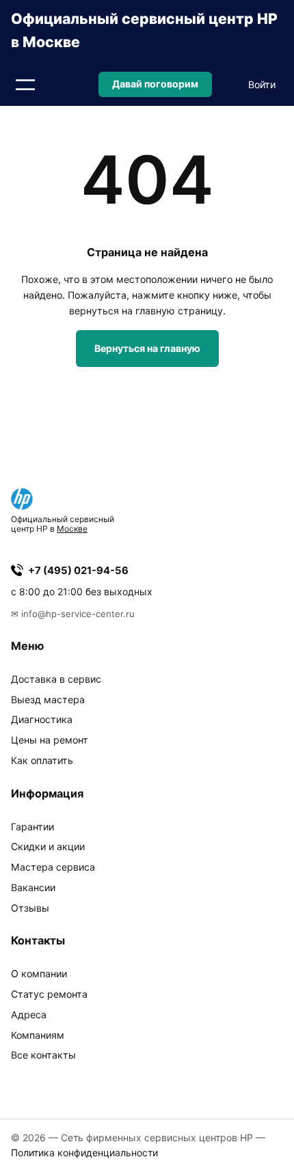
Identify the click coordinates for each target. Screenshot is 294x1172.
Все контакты (43, 1055)
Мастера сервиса (53, 867)
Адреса (28, 1014)
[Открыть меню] (25, 84)
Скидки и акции (48, 846)
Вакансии (33, 887)
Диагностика (41, 719)
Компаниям (37, 1035)
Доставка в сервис (56, 679)
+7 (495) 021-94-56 (78, 570)
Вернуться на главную (147, 348)
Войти (262, 84)
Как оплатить (42, 760)
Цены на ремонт (49, 740)
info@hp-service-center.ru (78, 613)
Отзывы (30, 908)
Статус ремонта (49, 994)
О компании (39, 973)
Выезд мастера (48, 699)
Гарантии (32, 826)
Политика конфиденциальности (84, 1152)
